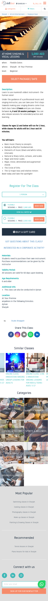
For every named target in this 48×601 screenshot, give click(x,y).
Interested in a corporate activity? (24, 247)
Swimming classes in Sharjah (24, 502)
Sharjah (21, 3)
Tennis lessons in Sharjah (24, 546)
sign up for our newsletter (24, 591)
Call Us (38, 3)
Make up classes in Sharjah (24, 517)
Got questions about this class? (24, 241)
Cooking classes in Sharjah (24, 507)
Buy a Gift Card (25, 232)
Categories (11, 9)
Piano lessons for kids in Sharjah (24, 551)
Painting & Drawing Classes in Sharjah (24, 522)
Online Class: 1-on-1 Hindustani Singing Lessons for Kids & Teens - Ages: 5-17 (35, 379)
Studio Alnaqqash (17, 321)
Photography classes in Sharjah (24, 512)
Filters (31, 9)
